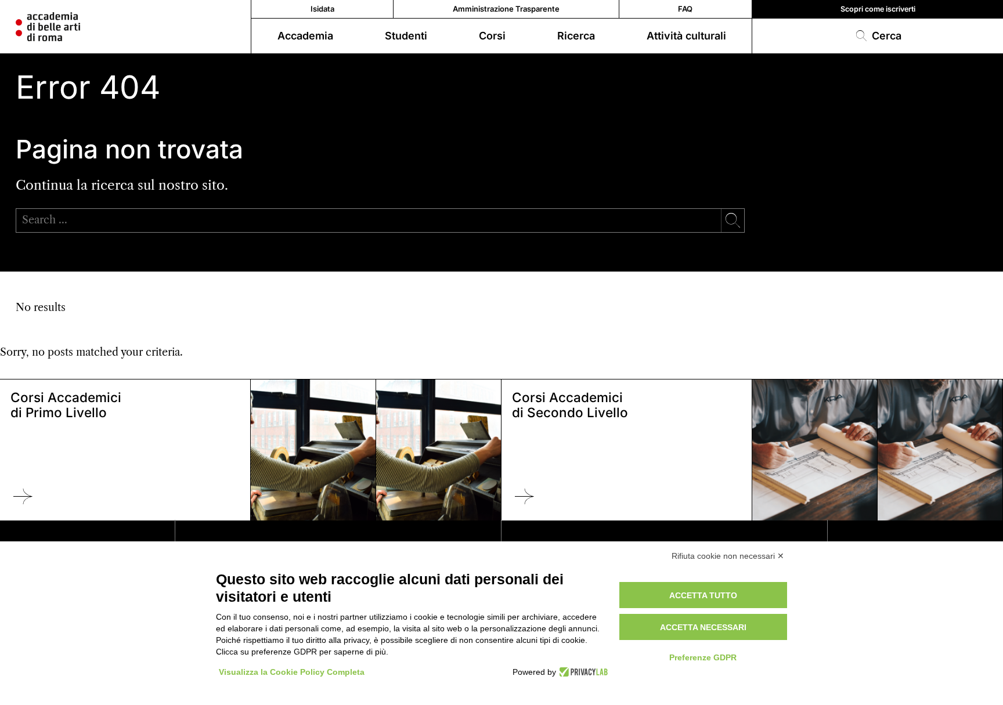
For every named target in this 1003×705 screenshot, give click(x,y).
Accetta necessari (703, 627)
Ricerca (576, 36)
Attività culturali (686, 36)
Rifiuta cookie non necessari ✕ (728, 556)
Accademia (305, 36)
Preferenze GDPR (703, 657)
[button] (877, 36)
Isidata (322, 8)
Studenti (406, 36)
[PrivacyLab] (582, 672)
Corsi (492, 36)
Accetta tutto (703, 595)
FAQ (685, 8)
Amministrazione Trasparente (506, 8)
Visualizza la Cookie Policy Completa (292, 672)
